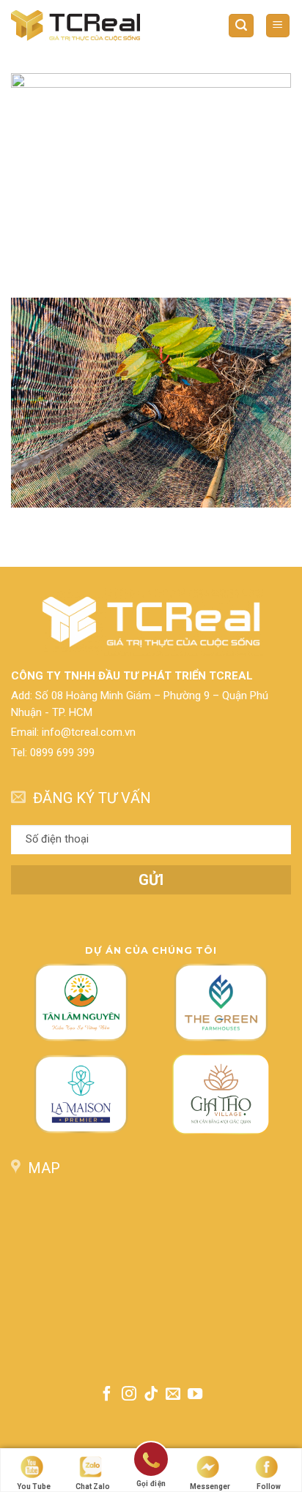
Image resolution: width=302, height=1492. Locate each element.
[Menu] (278, 26)
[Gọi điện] (151, 1462)
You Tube (34, 1486)
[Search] (241, 26)
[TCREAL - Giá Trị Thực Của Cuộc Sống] (75, 25)
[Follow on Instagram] (129, 1395)
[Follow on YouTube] (195, 1395)
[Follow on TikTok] (151, 1395)
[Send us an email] (173, 1395)
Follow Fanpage (268, 1487)
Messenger (210, 1486)
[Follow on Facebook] (106, 1395)
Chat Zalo (93, 1486)
